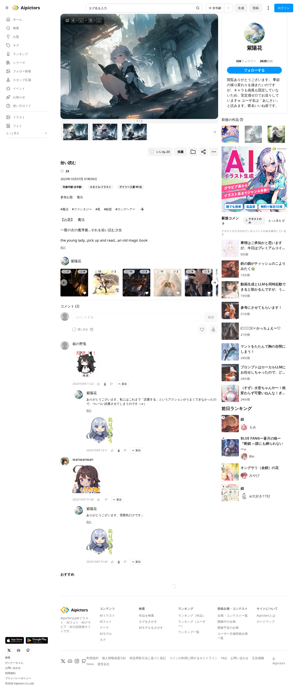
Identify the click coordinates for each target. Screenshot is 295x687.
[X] (63, 661)
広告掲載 (258, 658)
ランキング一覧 (188, 632)
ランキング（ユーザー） (191, 623)
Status (90, 664)
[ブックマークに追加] (193, 151)
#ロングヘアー (125, 209)
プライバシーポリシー (18, 678)
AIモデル (106, 634)
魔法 (80, 197)
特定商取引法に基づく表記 (148, 658)
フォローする (254, 70)
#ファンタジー (82, 209)
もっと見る (274, 220)
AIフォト (106, 621)
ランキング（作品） (191, 615)
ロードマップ (266, 621)
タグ (103, 640)
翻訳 (63, 247)
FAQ (224, 658)
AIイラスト (107, 615)
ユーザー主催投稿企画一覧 (232, 636)
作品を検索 (146, 615)
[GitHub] (83, 661)
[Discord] (70, 661)
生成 (241, 8)
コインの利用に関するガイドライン (193, 658)
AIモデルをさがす (151, 627)
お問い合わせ (13, 668)
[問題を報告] (111, 384)
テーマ (104, 627)
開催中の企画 (226, 621)
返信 (124, 384)
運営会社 (103, 664)
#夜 (97, 209)
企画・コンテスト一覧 (232, 615)
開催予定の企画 (228, 627)
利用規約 (10, 673)
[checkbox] (74, 329)
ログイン (284, 8)
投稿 (256, 8)
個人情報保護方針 (114, 658)
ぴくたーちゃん (14, 663)
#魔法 (64, 209)
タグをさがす (148, 621)
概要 (7, 657)
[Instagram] (76, 661)
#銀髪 (108, 209)
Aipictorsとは (266, 615)
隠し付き (83, 329)
